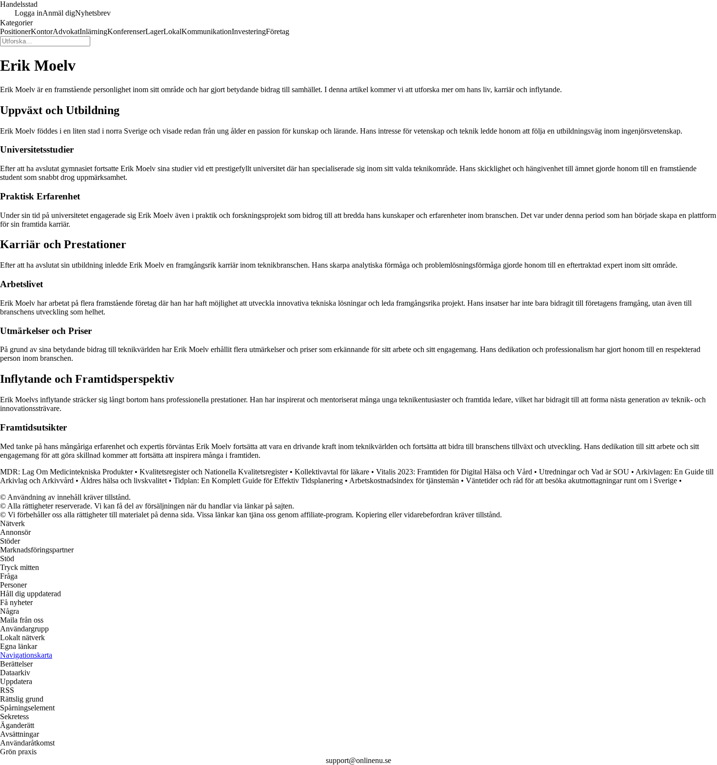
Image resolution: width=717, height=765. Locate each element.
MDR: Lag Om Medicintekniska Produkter (66, 472)
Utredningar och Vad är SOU (584, 472)
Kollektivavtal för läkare (332, 472)
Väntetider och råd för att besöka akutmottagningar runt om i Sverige (571, 480)
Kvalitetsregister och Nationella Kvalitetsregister (213, 472)
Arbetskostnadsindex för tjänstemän (404, 480)
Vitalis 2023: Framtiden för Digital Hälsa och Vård (454, 472)
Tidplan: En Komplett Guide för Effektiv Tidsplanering (258, 480)
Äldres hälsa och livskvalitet (123, 480)
